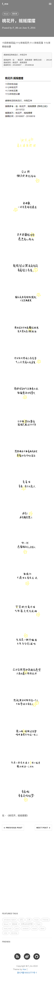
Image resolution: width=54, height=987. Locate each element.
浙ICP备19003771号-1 (27, 972)
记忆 (21, 920)
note (5, 933)
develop (14, 933)
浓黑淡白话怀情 (27, 924)
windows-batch (10, 920)
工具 (28, 920)
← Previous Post (13, 828)
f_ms (5, 3)
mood (34, 928)
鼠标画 (14, 14)
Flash (38, 924)
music (36, 920)
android (25, 928)
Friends (45, 920)
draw (42, 928)
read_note (7, 928)
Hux (24, 969)
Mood (6, 14)
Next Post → (43, 828)
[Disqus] (27, 871)
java (17, 928)
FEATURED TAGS (10, 913)
